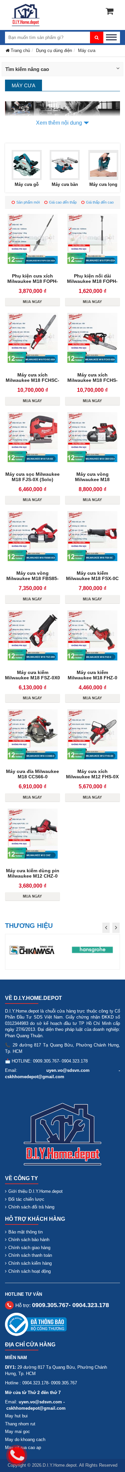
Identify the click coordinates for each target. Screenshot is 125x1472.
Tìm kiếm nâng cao (27, 69)
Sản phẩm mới (28, 202)
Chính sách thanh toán (30, 1255)
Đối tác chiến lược (26, 1199)
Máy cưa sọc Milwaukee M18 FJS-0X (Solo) (32, 476)
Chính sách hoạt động (29, 1271)
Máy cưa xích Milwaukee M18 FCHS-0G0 (92, 380)
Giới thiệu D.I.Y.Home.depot (35, 1191)
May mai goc (17, 1431)
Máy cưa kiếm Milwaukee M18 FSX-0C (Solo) (92, 578)
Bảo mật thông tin (25, 1231)
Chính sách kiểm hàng (30, 1263)
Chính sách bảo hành (28, 1239)
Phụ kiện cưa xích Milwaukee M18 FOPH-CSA (32, 281)
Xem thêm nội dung (59, 123)
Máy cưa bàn (65, 184)
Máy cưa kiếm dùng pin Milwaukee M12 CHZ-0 (32, 873)
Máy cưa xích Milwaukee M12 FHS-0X (92, 774)
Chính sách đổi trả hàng (31, 1206)
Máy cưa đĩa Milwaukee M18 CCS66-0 (32, 774)
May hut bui (16, 1415)
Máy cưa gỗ (27, 184)
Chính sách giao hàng (29, 1247)
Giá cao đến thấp (63, 202)
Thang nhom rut (20, 1423)
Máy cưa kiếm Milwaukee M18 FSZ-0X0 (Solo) (32, 678)
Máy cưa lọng (103, 184)
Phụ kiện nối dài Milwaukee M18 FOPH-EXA (92, 281)
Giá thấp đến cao (100, 202)
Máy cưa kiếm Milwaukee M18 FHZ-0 (92, 675)
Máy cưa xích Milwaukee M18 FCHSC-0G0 (32, 380)
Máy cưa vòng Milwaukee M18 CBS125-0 (92, 479)
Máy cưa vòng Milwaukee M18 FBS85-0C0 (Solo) (32, 578)
